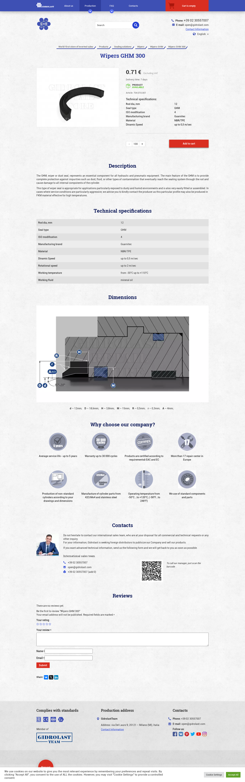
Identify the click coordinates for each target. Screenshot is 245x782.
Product (138, 85)
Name (40, 651)
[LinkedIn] (56, 677)
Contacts (133, 5)
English (201, 34)
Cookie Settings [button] (214, 774)
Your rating (42, 620)
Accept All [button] (233, 774)
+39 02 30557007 (196, 20)
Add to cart (189, 143)
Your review (43, 630)
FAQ (112, 5)
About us (68, 5)
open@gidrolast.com (197, 25)
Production (90, 5)
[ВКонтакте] (46, 677)
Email (40, 658)
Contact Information (197, 29)
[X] (51, 677)
